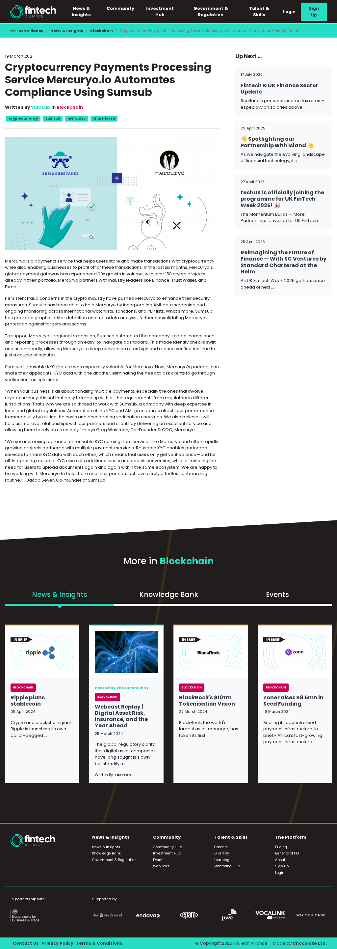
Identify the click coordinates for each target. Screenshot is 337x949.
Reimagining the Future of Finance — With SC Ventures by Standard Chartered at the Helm (283, 262)
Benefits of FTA (287, 853)
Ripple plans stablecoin (28, 701)
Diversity (221, 853)
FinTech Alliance (26, 30)
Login (289, 11)
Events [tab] (277, 594)
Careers (221, 847)
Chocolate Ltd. (310, 943)
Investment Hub (160, 11)
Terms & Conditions (99, 943)
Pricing (281, 847)
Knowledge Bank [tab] (168, 594)
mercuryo (76, 118)
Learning (221, 859)
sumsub (52, 118)
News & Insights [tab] (59, 594)
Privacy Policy (57, 943)
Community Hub (167, 847)
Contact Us (26, 943)
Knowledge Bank (106, 853)
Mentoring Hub (227, 866)
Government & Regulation (211, 11)
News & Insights (66, 30)
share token (104, 118)
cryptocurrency (23, 118)
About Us (283, 859)
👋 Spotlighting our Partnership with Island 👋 (277, 142)
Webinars (161, 866)
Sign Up (314, 11)
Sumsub (40, 107)
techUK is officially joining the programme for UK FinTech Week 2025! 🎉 (282, 199)
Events (159, 859)
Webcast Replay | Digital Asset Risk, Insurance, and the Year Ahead (121, 716)
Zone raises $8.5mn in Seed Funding (293, 701)
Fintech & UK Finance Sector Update (279, 89)
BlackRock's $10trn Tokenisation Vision (207, 701)
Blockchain (101, 30)
